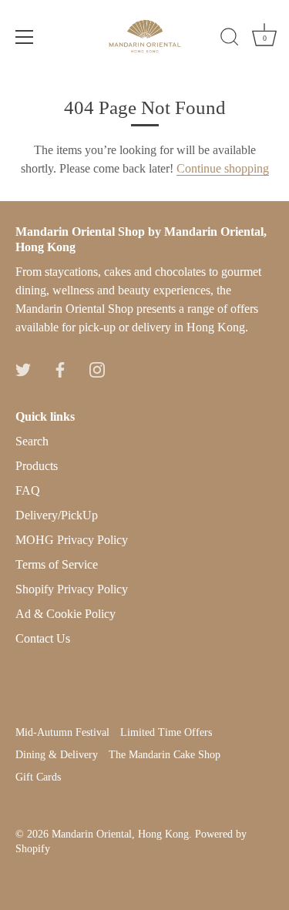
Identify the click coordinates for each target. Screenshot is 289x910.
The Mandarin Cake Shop (164, 755)
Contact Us (42, 638)
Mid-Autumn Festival (62, 732)
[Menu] (25, 37)
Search (32, 441)
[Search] (230, 39)
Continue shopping (222, 168)
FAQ (27, 490)
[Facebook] (60, 368)
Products (36, 465)
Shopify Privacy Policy (71, 589)
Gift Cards (38, 777)
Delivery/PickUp (56, 515)
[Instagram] (97, 368)
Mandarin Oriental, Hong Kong (120, 834)
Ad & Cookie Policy (65, 613)
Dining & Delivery (56, 755)
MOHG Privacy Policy (71, 539)
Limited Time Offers (166, 732)
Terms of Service (56, 564)
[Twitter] (23, 368)
